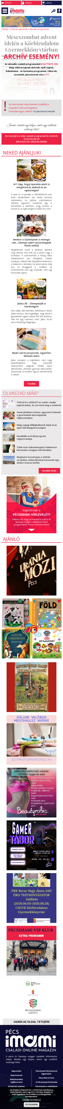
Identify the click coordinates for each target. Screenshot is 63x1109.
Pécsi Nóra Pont (46, 1077)
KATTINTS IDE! (50, 64)
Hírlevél (8, 3)
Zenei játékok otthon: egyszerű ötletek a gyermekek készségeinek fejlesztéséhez (39, 415)
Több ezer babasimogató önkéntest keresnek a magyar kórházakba (37, 449)
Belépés (28, 3)
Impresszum (16, 1075)
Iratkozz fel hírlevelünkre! (31, 141)
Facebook (59, 11)
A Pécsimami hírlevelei (46, 1082)
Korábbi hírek (49, 470)
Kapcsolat (16, 1071)
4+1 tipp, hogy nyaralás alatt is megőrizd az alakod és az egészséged (31, 187)
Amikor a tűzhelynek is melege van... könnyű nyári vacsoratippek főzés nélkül (31, 242)
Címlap (4, 29)
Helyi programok (18, 29)
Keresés (53, 11)
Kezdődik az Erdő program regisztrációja (31, 437)
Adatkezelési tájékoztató (16, 1080)
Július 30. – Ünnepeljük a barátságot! (31, 305)
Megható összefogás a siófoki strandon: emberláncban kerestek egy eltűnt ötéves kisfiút (38, 460)
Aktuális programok (39, 29)
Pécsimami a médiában (46, 1086)
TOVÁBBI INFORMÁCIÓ (31, 1099)
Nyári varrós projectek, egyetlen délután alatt (31, 354)
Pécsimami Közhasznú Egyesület (46, 1072)
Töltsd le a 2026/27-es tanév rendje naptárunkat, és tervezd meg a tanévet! (39, 404)
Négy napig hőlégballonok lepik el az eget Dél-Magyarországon (37, 426)
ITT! (47, 74)
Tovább (31, 383)
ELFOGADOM (31, 1104)
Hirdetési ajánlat (16, 1086)
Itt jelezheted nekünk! (44, 111)
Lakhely (49, 3)
